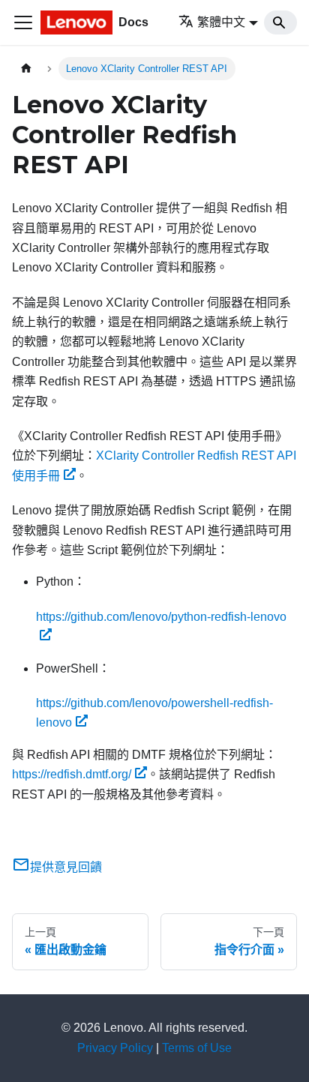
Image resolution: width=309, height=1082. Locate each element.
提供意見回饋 (66, 867)
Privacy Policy (115, 1048)
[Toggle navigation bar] (23, 22)
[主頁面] (26, 68)
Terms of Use (197, 1048)
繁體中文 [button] (221, 22)
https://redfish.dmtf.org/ (71, 774)
